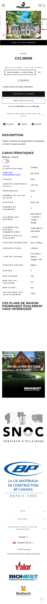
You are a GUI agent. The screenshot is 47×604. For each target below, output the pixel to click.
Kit (39, 72)
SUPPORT (23, 519)
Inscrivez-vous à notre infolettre (23, 528)
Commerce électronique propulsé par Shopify (23, 554)
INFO (22, 511)
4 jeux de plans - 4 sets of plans (20, 72)
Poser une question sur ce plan (23, 115)
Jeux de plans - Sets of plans (23, 67)
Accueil (23, 53)
